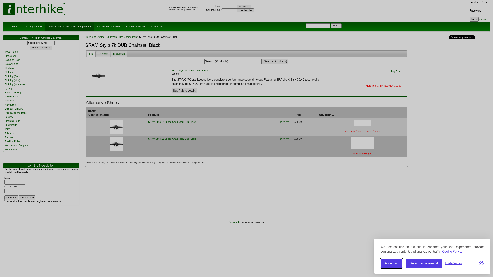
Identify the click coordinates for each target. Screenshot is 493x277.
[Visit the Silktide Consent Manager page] (481, 263)
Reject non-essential (424, 263)
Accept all (391, 263)
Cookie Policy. (452, 251)
